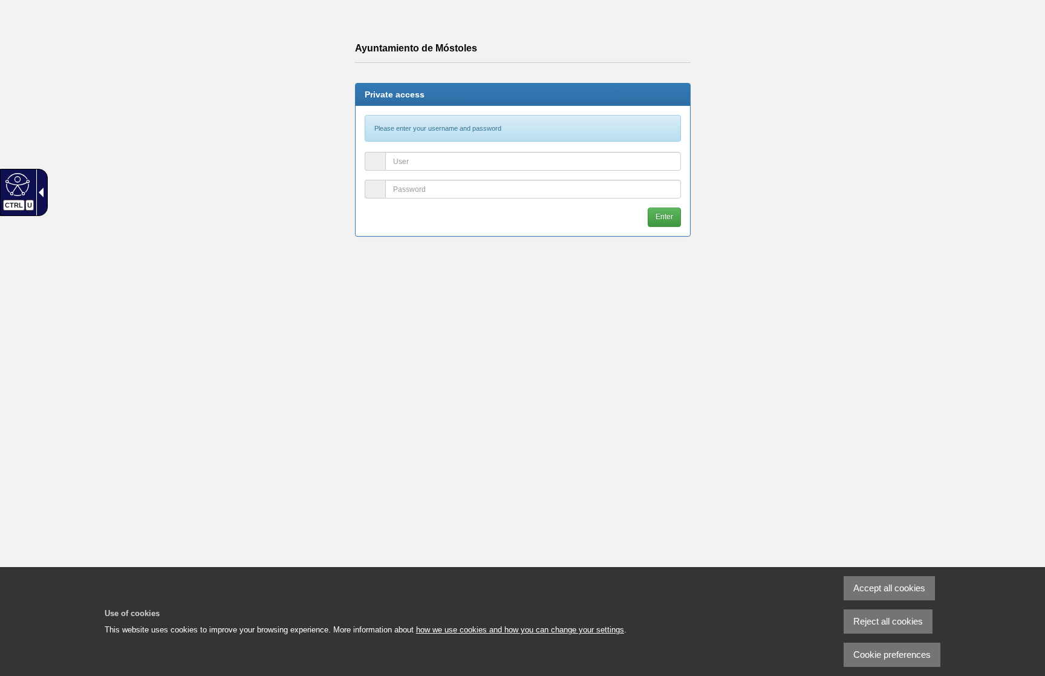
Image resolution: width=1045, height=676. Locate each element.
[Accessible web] (16, 184)
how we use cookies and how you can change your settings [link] (520, 629)
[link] (1006, 637)
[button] (664, 217)
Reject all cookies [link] (888, 621)
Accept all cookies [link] (889, 588)
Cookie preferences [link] (892, 654)
